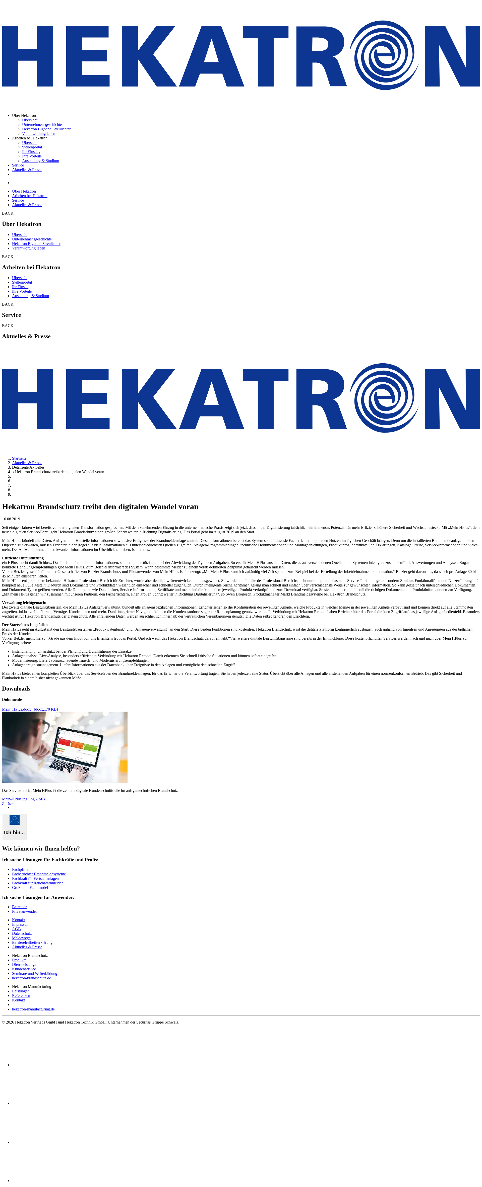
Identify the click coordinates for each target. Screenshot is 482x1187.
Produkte (19, 960)
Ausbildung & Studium (40, 160)
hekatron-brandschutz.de (31, 978)
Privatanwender (24, 911)
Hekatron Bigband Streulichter (46, 129)
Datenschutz (22, 933)
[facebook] (49, 1065)
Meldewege (21, 938)
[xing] (49, 1142)
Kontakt (18, 920)
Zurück (8, 803)
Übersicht (29, 120)
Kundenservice (24, 969)
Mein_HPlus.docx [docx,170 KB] (30, 709)
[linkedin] (49, 1103)
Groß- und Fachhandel (30, 887)
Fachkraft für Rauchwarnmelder (37, 883)
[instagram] (49, 1180)
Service (18, 165)
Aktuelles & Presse (27, 169)
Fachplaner (21, 869)
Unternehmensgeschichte (42, 124)
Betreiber (19, 907)
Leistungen (21, 991)
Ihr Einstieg (31, 151)
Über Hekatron (24, 191)
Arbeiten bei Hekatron (29, 196)
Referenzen (21, 995)
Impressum (20, 924)
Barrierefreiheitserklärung (32, 942)
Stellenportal (32, 147)
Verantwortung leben (38, 133)
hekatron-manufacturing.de (33, 1009)
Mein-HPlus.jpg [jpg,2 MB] (24, 799)
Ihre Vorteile (32, 156)
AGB (16, 929)
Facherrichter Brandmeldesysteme (39, 874)
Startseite (19, 458)
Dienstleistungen (25, 964)
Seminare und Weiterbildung (34, 973)
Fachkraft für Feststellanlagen (35, 878)
